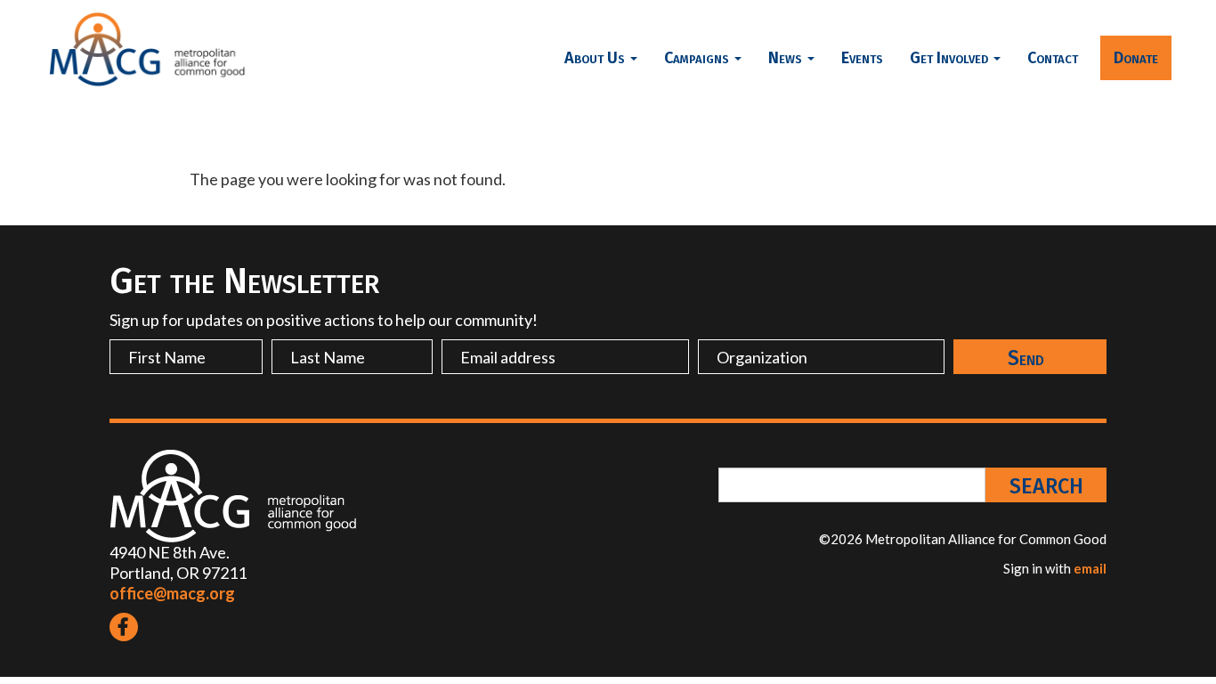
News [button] (787, 58)
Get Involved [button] (951, 58)
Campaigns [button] (698, 58)
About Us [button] (596, 58)
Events (862, 58)
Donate (1136, 58)
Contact (1052, 58)
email (1090, 568)
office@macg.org (172, 593)
